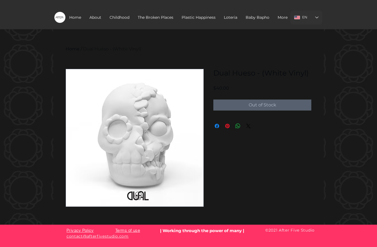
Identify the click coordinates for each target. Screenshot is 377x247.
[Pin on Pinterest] (227, 126)
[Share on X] (248, 126)
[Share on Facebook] (217, 126)
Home (72, 49)
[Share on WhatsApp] (238, 126)
